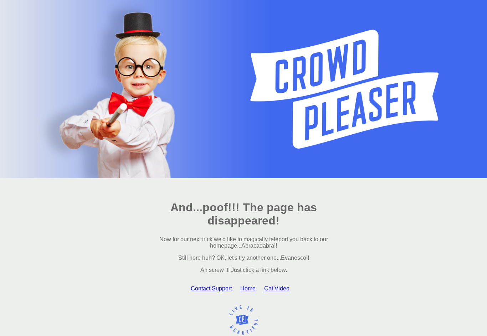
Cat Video (276, 288)
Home (248, 288)
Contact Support (211, 288)
